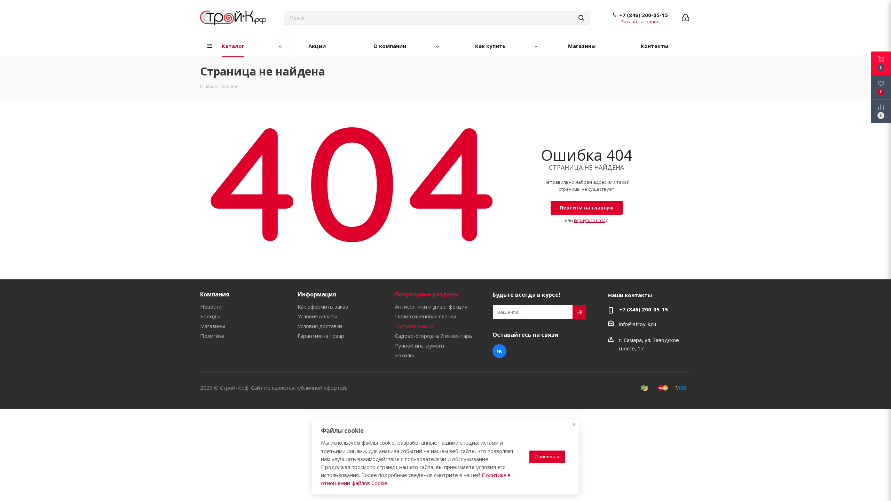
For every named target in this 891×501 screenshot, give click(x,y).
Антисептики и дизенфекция (431, 306)
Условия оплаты (317, 316)
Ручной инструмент (420, 345)
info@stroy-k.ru (637, 323)
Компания (214, 294)
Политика (212, 335)
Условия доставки (320, 326)
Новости (211, 306)
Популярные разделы (427, 294)
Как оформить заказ (323, 306)
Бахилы (404, 355)
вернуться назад (591, 220)
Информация (317, 294)
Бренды (210, 316)
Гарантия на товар (321, 335)
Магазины (212, 326)
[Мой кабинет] (685, 18)
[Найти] (581, 18)
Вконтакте (499, 351)
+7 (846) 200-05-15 (643, 15)
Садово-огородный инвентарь (433, 335)
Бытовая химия (414, 326)
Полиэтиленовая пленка (425, 316)
